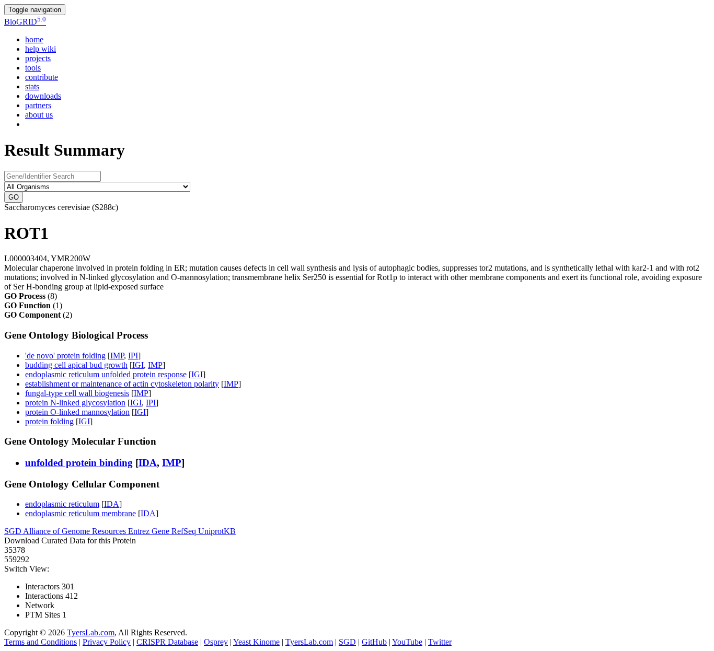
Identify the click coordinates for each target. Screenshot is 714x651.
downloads (43, 95)
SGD (13, 531)
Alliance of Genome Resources (75, 531)
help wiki (40, 48)
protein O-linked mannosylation (77, 412)
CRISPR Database (167, 641)
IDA (148, 462)
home (34, 39)
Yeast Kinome (256, 641)
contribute (41, 77)
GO (13, 197)
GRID (25, 21)
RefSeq (184, 531)
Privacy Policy (107, 641)
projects (38, 58)
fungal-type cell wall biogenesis (77, 393)
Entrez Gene (149, 531)
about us (39, 114)
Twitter (440, 641)
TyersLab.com (90, 632)
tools (33, 67)
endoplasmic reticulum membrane (80, 513)
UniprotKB (217, 531)
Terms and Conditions (40, 641)
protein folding (49, 421)
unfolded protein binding (79, 462)
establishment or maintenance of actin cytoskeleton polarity (122, 383)
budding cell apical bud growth (76, 365)
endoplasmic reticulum (62, 503)
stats (32, 86)
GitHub (374, 641)
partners (38, 105)
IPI (133, 355)
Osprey (216, 641)
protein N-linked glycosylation (75, 402)
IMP (117, 355)
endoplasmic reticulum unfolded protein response (106, 374)
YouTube (407, 641)
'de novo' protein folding (65, 355)
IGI (138, 365)
